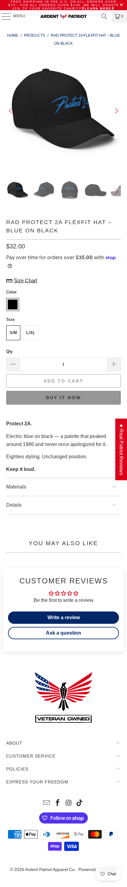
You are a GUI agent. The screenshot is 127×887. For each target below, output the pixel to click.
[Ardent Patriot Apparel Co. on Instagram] (68, 803)
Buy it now (63, 397)
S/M (13, 332)
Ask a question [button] (63, 633)
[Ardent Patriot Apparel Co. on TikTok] (79, 803)
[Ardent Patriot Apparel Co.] (63, 16)
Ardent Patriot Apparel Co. (50, 869)
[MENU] (3, 16)
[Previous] (11, 110)
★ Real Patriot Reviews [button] (121, 449)
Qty (9, 351)
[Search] (104, 16)
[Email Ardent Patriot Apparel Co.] (46, 803)
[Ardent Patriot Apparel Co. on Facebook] (57, 803)
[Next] (116, 110)
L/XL (30, 332)
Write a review (63, 617)
